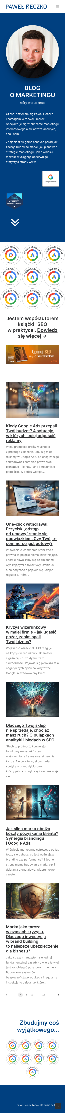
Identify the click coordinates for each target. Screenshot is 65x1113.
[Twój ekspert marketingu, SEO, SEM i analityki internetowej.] (26, 7)
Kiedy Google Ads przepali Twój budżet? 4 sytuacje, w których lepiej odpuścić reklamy (31, 433)
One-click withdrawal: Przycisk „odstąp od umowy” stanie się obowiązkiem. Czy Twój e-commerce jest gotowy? (31, 534)
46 (43, 995)
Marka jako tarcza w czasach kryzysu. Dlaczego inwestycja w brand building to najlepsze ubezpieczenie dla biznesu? (32, 938)
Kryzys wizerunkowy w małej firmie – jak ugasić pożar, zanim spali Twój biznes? (31, 634)
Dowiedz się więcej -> (38, 333)
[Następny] (57, 996)
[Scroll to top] (58, 1106)
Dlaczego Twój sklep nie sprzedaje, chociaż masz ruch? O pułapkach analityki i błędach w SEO (30, 732)
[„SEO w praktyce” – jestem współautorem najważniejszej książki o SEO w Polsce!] (32, 354)
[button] (57, 6)
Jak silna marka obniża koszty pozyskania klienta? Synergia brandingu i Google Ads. (32, 836)
